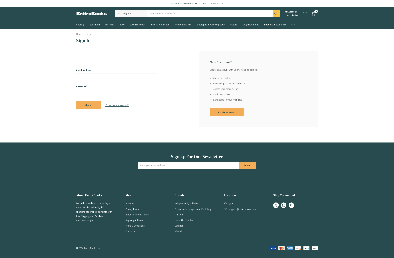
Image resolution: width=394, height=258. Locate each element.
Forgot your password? (117, 105)
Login (287, 15)
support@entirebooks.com (242, 209)
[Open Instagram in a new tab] (283, 205)
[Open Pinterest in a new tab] (291, 205)
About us (130, 203)
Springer (179, 225)
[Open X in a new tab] (276, 205)
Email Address (83, 70)
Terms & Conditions (135, 225)
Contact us (131, 231)
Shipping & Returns (135, 220)
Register (295, 15)
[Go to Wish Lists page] (305, 13)
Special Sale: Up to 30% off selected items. (197, 3)
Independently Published (187, 203)
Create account (226, 112)
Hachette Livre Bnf (184, 220)
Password (81, 86)
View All (178, 231)
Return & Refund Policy (137, 214)
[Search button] (276, 13)
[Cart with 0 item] (313, 13)
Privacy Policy (132, 209)
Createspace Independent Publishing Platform (193, 211)
